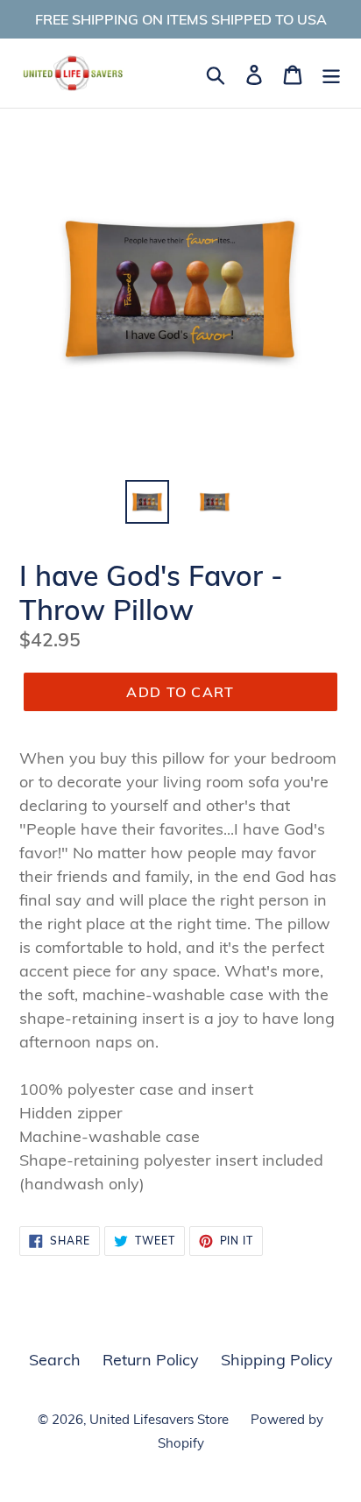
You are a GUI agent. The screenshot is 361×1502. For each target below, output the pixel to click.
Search (55, 1360)
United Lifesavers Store (159, 1419)
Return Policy (151, 1360)
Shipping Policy (277, 1360)
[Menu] (331, 73)
